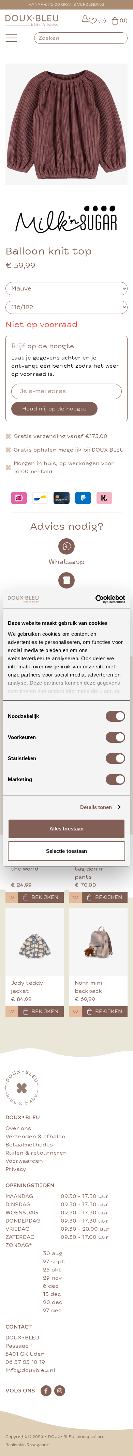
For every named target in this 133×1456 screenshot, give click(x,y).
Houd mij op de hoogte (54, 408)
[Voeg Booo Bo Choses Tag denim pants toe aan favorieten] (75, 897)
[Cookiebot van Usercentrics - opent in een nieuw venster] (95, 599)
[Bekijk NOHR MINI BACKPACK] (98, 942)
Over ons (18, 1128)
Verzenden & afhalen (35, 1136)
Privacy (15, 1169)
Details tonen (96, 807)
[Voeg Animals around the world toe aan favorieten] (11, 897)
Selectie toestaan (66, 851)
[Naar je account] (85, 21)
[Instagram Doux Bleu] (59, 1390)
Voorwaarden (24, 1161)
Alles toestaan (66, 828)
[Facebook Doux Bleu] (46, 1390)
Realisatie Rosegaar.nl (27, 1445)
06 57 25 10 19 (25, 1362)
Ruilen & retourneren (36, 1153)
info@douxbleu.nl (30, 1370)
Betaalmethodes (29, 1144)
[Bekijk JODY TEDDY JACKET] (34, 942)
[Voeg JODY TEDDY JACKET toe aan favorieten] (11, 1011)
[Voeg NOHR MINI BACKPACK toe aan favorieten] (75, 1011)
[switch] (115, 737)
